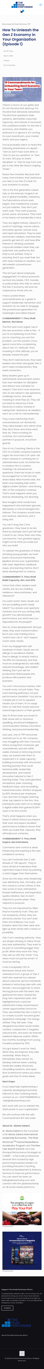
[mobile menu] (41, 5)
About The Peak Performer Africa (14, 1335)
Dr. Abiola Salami (11, 1130)
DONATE (7, 1308)
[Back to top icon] (22, 1353)
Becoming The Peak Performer (14, 24)
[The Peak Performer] (22, 4)
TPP (29, 24)
